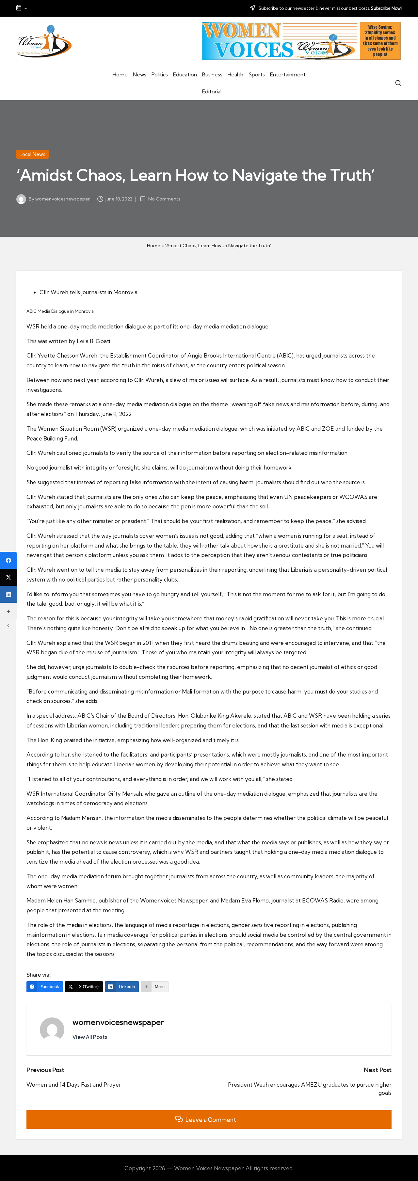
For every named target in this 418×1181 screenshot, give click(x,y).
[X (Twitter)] (8, 577)
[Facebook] (8, 560)
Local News (32, 154)
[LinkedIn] (8, 594)
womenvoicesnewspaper (118, 1022)
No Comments (164, 199)
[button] (89, 1037)
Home (153, 245)
